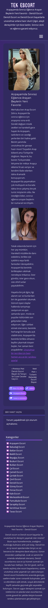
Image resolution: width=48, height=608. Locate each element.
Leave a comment (19, 398)
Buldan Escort (16, 464)
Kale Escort (15, 493)
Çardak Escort (16, 475)
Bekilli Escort (16, 454)
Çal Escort (14, 468)
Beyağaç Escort (17, 457)
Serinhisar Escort (18, 508)
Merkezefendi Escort (19, 497)
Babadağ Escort (17, 447)
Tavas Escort (16, 511)
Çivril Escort (15, 479)
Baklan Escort (16, 450)
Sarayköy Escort (17, 504)
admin (31, 388)
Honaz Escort (16, 490)
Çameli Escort (16, 472)
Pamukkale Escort (18, 500)
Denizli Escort (16, 482)
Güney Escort (16, 486)
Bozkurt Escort (17, 461)
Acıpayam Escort (19, 393)
